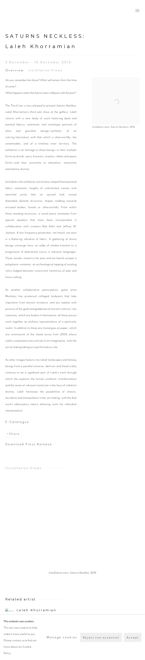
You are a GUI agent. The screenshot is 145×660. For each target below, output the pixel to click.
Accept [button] (132, 637)
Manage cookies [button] (62, 637)
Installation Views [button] (45, 70)
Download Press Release (28, 444)
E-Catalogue (17, 421)
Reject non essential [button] (101, 637)
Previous (14, 526)
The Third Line (21, 10)
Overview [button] (14, 70)
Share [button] (14, 433)
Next (131, 526)
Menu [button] (137, 10)
